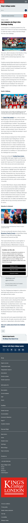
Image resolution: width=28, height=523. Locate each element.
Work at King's (9, 448)
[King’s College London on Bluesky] (23, 349)
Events (8, 438)
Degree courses (10, 363)
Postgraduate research (11, 370)
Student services (10, 411)
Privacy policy (9, 507)
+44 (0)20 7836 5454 (5, 461)
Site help (8, 513)
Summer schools (10, 377)
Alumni (8, 400)
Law (3, 331)
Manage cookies (9, 520)
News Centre (9, 435)
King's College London (8, 6)
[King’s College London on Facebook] (4, 349)
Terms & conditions (10, 503)
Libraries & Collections (11, 418)
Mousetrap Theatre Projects (8, 233)
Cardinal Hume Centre (18, 156)
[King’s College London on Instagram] (11, 349)
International (9, 373)
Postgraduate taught (11, 367)
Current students (10, 394)
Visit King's (9, 445)
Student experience (11, 380)
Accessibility (8, 517)
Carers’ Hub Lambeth (8, 117)
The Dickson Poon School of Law (10, 339)
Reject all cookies (14, 269)
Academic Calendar (11, 424)
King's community (10, 451)
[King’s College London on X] (7, 349)
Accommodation (10, 414)
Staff (7, 397)
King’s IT (8, 421)
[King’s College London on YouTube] (19, 349)
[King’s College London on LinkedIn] (15, 349)
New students (9, 390)
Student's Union (10, 441)
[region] (14, 261)
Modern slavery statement (11, 510)
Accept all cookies (14, 273)
